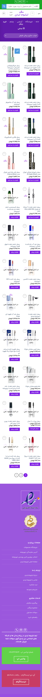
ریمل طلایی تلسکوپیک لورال (12, 138)
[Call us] (16, 1)
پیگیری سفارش (31, 603)
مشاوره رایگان (32, 608)
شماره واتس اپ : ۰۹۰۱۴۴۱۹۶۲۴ (21, 652)
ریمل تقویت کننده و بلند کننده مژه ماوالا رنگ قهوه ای (11, 351)
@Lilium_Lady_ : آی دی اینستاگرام (21, 675)
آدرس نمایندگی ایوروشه (28, 552)
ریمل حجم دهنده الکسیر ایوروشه (31, 280)
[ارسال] (4, 6)
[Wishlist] (27, 1)
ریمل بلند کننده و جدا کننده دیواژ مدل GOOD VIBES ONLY (12, 458)
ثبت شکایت (33, 585)
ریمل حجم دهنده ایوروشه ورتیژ (34, 315)
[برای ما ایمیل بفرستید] (20, 1)
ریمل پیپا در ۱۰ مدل (33, 421)
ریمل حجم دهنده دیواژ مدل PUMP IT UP (32, 457)
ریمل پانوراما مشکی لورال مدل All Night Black (31, 173)
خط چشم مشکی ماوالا (33, 386)
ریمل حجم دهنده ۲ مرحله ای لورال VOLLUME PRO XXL (31, 209)
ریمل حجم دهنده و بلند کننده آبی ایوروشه (32, 138)
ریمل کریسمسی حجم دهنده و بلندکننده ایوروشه (12, 209)
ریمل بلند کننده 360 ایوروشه (13, 280)
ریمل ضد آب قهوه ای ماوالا (12, 315)
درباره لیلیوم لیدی (31, 575)
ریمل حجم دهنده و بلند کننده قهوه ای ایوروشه (32, 67)
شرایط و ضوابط (32, 589)
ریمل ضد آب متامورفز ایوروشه (13, 103)
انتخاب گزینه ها (34, 429)
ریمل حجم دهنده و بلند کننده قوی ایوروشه (32, 103)
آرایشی (19, 21)
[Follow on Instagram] (23, 1)
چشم (12, 21)
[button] (32, 13)
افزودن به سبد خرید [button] (33, 74)
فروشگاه (29, 21)
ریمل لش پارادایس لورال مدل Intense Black (12, 173)
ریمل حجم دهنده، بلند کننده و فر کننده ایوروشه (11, 387)
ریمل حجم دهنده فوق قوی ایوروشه (12, 245)
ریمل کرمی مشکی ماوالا (32, 349)
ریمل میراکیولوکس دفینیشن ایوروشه (13, 67)
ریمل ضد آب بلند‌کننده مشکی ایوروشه (32, 245)
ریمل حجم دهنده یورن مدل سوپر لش (12, 422)
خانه (37, 21)
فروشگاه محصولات (30, 547)
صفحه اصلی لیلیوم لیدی (28, 562)
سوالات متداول (32, 612)
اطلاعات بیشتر (14, 217)
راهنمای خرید (32, 617)
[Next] (16, 475)
